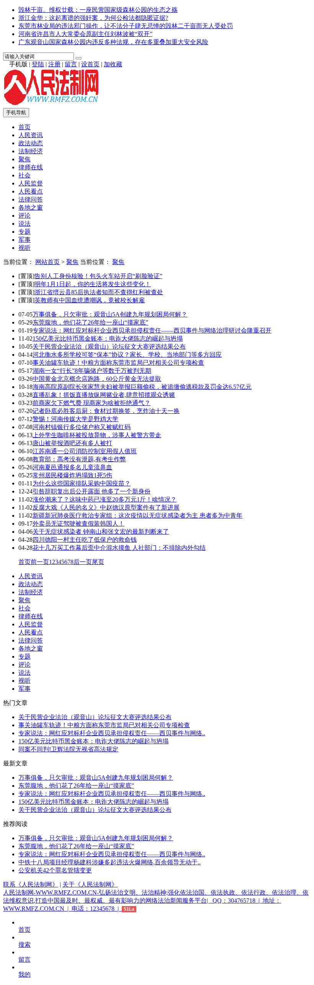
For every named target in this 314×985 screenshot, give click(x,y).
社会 (24, 175)
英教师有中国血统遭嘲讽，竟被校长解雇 (89, 300)
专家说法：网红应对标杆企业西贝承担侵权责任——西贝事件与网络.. (111, 733)
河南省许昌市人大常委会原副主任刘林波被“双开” (85, 34)
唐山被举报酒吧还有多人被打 (72, 443)
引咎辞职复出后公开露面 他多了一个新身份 (91, 491)
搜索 (24, 944)
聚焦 (24, 159)
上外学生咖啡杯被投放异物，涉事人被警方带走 (97, 435)
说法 (24, 223)
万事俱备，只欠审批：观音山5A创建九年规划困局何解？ (110, 314)
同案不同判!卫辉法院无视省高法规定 (68, 749)
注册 (54, 64)
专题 (24, 231)
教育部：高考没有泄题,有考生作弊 (79, 459)
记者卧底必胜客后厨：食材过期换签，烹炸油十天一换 (106, 411)
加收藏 (113, 64)
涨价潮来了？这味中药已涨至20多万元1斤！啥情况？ (105, 499)
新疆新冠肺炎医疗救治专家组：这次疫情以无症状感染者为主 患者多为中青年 (137, 515)
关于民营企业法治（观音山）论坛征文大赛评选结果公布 (109, 346)
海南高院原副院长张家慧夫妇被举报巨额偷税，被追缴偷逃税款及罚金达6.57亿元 (142, 387)
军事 (24, 239)
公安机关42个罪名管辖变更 (55, 870)
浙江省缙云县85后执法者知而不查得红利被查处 (98, 292)
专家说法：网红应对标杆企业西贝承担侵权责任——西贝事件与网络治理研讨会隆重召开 (152, 330)
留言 (71, 64)
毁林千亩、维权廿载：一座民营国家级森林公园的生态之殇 (98, 10)
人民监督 (30, 183)
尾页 (98, 562)
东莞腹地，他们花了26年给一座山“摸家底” (90, 322)
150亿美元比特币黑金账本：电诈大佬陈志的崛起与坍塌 (108, 338)
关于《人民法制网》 (90, 884)
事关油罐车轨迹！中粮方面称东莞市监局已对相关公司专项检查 (118, 362)
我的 (24, 974)
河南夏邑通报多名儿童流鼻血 (72, 467)
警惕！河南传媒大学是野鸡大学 (75, 419)
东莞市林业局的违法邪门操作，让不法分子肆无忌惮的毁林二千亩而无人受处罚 (125, 26)
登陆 (38, 64)
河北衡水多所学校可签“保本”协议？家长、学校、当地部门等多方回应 (127, 354)
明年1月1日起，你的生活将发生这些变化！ (92, 284)
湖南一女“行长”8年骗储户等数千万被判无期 (92, 370)
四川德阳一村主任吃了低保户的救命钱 (85, 539)
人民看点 (30, 191)
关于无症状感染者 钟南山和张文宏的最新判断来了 (101, 531)
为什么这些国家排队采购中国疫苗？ (82, 483)
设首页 (90, 64)
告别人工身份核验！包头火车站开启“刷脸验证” (98, 276)
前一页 (40, 562)
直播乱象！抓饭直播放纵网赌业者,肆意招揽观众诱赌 (104, 395)
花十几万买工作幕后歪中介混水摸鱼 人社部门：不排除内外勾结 (119, 547)
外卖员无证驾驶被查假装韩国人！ (78, 523)
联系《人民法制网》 (30, 884)
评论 (24, 215)
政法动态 (30, 143)
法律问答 (30, 199)
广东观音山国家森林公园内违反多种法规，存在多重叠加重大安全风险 (113, 42)
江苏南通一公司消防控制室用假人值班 (85, 451)
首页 (24, 127)
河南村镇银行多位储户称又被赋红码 (82, 427)
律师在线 (30, 167)
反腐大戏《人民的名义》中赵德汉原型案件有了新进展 (106, 507)
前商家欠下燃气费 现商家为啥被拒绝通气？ (91, 403)
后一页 (83, 562)
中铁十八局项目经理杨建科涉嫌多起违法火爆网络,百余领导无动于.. (109, 862)
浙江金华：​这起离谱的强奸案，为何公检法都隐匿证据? (93, 18)
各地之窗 (30, 207)
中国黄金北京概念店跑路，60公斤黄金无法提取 (97, 378)
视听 (24, 247)
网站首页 (47, 262)
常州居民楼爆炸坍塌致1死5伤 (72, 475)
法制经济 (30, 151)
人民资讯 (30, 135)
